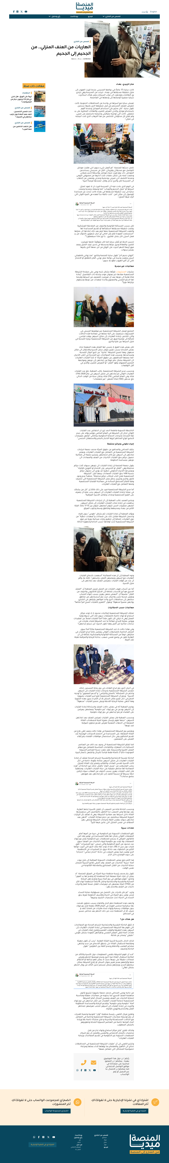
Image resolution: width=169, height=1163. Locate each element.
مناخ (105, 1142)
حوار (105, 1145)
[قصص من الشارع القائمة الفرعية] (104, 16)
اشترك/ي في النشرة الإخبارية (134, 1110)
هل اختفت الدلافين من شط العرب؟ (22, 128)
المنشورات (121, 272)
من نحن (79, 1145)
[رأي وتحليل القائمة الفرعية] (50, 16)
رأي (80, 1140)
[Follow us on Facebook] (13, 11)
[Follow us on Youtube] (26, 11)
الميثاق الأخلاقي (76, 1147)
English (153, 12)
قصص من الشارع (113, 16)
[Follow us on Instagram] (17, 11)
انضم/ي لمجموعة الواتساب (56, 1110)
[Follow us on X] (21, 11)
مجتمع (104, 1138)
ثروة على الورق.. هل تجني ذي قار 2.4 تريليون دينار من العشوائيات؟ (21, 99)
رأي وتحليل (56, 16)
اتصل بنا (78, 1149)
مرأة (105, 1140)
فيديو (90, 16)
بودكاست (74, 16)
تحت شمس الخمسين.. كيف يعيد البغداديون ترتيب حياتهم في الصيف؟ (21, 114)
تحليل (79, 1142)
